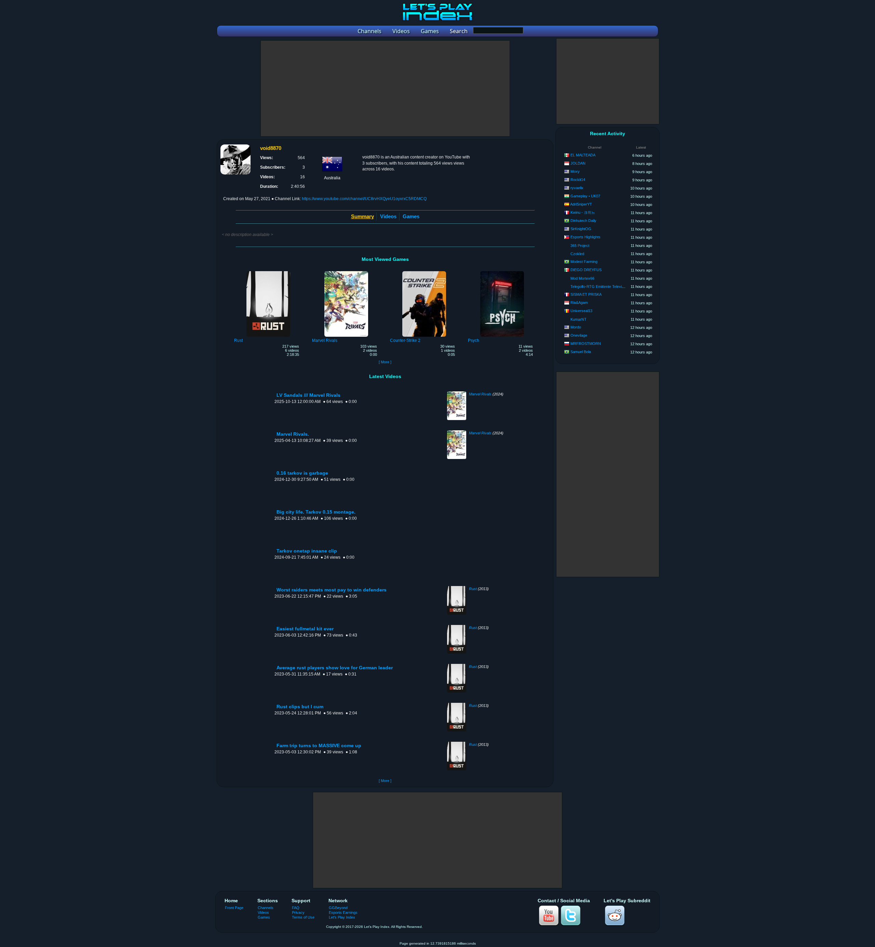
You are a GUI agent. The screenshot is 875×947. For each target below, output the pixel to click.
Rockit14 (577, 180)
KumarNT (578, 319)
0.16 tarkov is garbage (302, 473)
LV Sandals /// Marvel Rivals (308, 395)
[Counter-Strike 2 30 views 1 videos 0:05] (424, 272)
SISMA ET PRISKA (586, 294)
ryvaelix (576, 188)
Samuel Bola (580, 352)
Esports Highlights (585, 237)
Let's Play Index (342, 917)
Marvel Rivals (480, 394)
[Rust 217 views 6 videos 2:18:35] (268, 272)
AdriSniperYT (581, 204)
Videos (388, 216)
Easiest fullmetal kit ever (305, 628)
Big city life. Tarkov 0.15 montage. (316, 512)
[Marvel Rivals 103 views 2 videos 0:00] (346, 272)
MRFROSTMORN (585, 344)
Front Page (234, 908)
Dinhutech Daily (583, 221)
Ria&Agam (579, 303)
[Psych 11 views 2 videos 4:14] (502, 272)
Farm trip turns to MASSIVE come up (319, 745)
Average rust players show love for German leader (335, 667)
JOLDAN (577, 163)
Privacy (298, 912)
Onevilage (578, 335)
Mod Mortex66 (582, 278)
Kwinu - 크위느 (582, 212)
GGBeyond (338, 908)
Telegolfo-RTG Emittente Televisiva (599, 286)
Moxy (575, 171)
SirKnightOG (580, 229)
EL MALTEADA (582, 155)
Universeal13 (581, 311)
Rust (473, 589)
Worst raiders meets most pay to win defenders (332, 590)
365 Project (579, 245)
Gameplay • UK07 (585, 196)
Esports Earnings (343, 912)
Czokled (577, 254)
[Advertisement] (385, 88)
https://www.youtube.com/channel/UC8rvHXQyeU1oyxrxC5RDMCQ (364, 198)
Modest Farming (583, 262)
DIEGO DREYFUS (586, 270)
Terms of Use (303, 917)
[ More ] (385, 362)
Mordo (575, 327)
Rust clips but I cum (300, 706)
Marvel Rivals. (293, 434)
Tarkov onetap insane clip (307, 551)
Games (411, 216)
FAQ (295, 908)
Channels (265, 908)
